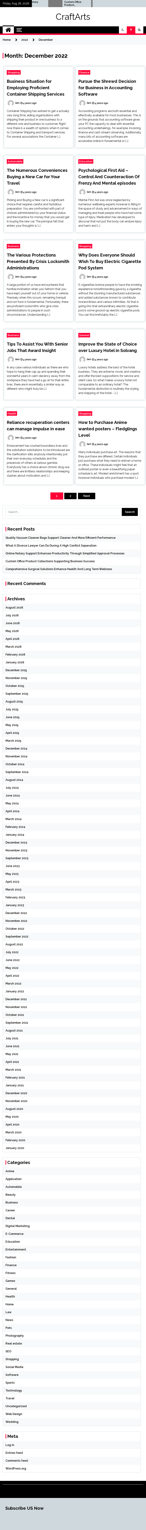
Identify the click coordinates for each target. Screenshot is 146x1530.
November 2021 (16, 1007)
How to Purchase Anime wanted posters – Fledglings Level (107, 429)
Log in (10, 1445)
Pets (9, 1328)
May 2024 (12, 803)
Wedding (12, 1422)
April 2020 (12, 1124)
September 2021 (17, 1022)
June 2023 (13, 866)
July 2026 (12, 615)
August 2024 (14, 780)
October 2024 (15, 764)
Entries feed (14, 1453)
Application (14, 1179)
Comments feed (17, 1460)
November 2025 (16, 678)
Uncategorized (16, 1406)
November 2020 (16, 1101)
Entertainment (16, 1249)
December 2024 (16, 748)
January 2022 (15, 991)
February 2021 (15, 1077)
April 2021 (12, 1062)
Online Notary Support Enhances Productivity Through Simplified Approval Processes (65, 553)
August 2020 (14, 1109)
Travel (10, 1398)
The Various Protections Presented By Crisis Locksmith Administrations (38, 261)
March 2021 (13, 1069)
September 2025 (17, 693)
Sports (10, 1382)
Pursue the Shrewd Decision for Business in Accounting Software (107, 88)
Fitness (10, 1273)
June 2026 (13, 623)
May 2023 (12, 874)
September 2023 (17, 858)
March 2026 (14, 646)
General (84, 335)
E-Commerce (15, 1234)
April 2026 (12, 639)
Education (85, 161)
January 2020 (15, 1148)
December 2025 (16, 670)
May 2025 (12, 725)
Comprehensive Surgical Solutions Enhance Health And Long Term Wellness (59, 569)
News (9, 1320)
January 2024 (15, 834)
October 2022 (15, 928)
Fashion (11, 1257)
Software (12, 1375)
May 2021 (12, 1054)
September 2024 (17, 772)
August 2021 (14, 1030)
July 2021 (12, 1038)
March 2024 (14, 819)
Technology (14, 1390)
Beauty (11, 1194)
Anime (10, 1171)
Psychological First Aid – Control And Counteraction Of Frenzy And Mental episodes (109, 177)
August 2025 (14, 701)
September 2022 (17, 936)
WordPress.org (16, 1468)
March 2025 (13, 740)
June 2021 (12, 1046)
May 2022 (12, 968)
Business (13, 246)
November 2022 (16, 921)
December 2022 (16, 913)
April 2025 (12, 733)
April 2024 (12, 811)
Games (10, 1281)
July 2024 (12, 787)
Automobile (15, 161)
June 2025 (12, 717)
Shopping (14, 72)
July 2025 (12, 709)
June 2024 (13, 795)
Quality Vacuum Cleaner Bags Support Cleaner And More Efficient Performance (61, 537)
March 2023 (13, 889)
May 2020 (12, 1116)
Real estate (14, 1343)
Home (10, 1304)
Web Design (14, 1414)
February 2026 (15, 654)
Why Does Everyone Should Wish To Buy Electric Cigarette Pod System (109, 261)
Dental (10, 1218)
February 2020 (15, 1140)
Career (10, 1210)
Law (8, 1312)
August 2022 (14, 944)
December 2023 (16, 842)
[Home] (8, 29)
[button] (123, 29)
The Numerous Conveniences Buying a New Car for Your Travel (37, 177)
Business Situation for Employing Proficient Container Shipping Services (35, 88)
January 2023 (15, 905)
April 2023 (12, 881)
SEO (8, 1351)
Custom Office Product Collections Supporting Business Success (60, 4)
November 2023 (16, 850)
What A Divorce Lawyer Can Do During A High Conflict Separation (51, 545)
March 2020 (14, 1132)
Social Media (14, 1367)
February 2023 (15, 897)
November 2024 (16, 756)
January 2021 (15, 1085)
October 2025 (15, 686)
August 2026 (14, 607)
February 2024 (15, 827)
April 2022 (12, 975)
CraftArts (73, 17)
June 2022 (13, 960)
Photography (15, 1335)
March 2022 (13, 983)
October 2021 (15, 1015)
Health (12, 413)
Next (86, 496)
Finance (84, 72)
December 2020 (16, 1093)
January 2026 (15, 662)
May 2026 (12, 631)
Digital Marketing (18, 1226)
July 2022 (12, 952)
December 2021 (16, 999)
